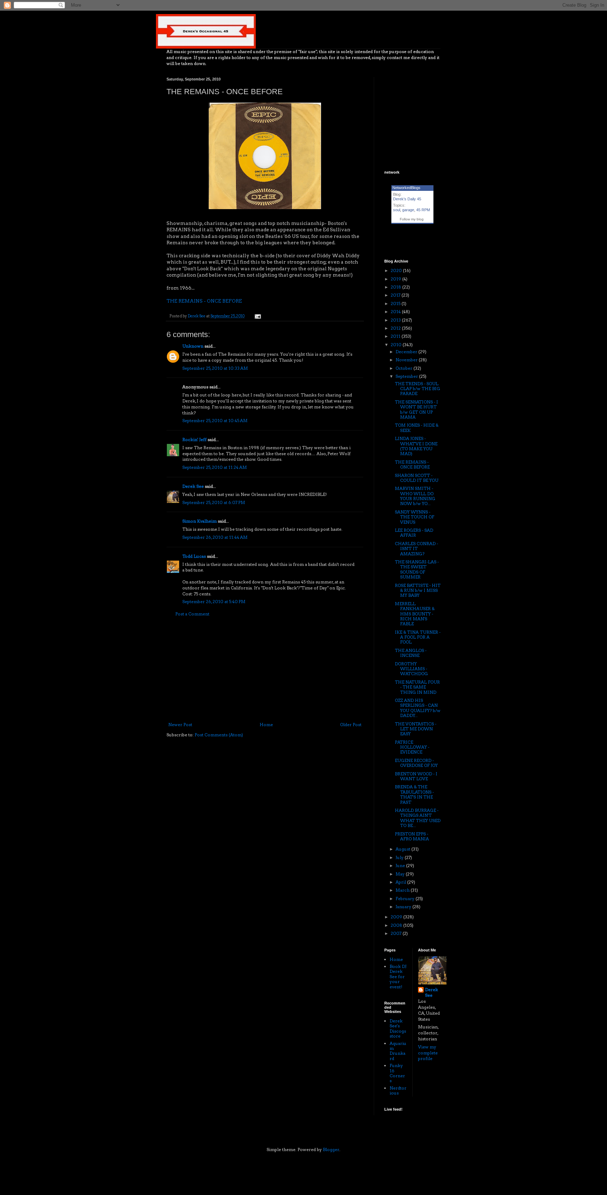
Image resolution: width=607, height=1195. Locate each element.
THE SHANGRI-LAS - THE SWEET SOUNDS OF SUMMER (417, 569)
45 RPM (423, 210)
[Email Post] (257, 316)
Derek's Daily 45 (407, 199)
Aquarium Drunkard (398, 1051)
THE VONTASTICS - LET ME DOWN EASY (415, 729)
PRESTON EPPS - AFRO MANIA (412, 836)
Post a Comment (192, 613)
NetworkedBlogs (406, 188)
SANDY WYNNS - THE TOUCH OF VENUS (414, 517)
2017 (396, 295)
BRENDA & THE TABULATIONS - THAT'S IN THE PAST (414, 794)
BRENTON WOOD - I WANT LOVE (416, 776)
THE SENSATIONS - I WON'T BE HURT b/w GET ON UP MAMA (416, 409)
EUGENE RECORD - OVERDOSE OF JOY (416, 763)
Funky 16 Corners (397, 1073)
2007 (397, 933)
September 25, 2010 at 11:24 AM (214, 467)
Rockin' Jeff (194, 439)
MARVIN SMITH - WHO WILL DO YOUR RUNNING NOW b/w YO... (415, 496)
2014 (396, 311)
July (400, 857)
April (401, 882)
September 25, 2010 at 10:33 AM (215, 368)
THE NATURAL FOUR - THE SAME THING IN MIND (417, 687)
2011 (396, 336)
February (406, 898)
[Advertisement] (265, 669)
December (407, 351)
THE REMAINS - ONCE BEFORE (204, 301)
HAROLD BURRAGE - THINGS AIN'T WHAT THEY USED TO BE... (417, 818)
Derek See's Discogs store (398, 1028)
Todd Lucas (194, 556)
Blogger (331, 1149)
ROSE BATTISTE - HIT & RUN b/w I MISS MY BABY (417, 590)
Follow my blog (412, 219)
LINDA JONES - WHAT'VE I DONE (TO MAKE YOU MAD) (416, 446)
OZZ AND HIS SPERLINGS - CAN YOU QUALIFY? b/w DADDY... (417, 708)
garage (408, 210)
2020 (397, 270)
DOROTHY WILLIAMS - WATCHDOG (411, 669)
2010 (397, 344)
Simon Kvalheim (199, 521)
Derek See (193, 486)
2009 (397, 916)
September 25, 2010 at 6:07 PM (213, 502)
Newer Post (180, 724)
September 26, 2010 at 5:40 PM (214, 601)
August (403, 849)
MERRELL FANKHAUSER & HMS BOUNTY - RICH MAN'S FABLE (415, 614)
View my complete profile (428, 1052)
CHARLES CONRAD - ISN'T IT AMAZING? (416, 548)
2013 (396, 320)
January (404, 906)
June (401, 865)
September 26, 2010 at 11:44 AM (215, 537)
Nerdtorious (398, 1090)
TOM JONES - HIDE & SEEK (416, 427)
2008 (397, 925)
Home (266, 724)
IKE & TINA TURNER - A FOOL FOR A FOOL (417, 637)
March (403, 890)
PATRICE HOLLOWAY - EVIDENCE (412, 747)
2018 (396, 287)
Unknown (192, 346)
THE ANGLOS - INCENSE (410, 653)
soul (396, 210)
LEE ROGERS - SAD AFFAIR (414, 533)
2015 (396, 303)
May (401, 874)
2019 (396, 279)
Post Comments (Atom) (219, 734)
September (407, 376)
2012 (396, 328)
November (407, 359)
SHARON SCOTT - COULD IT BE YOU (416, 478)
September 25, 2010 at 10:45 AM (215, 420)
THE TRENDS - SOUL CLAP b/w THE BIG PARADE (417, 388)
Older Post (350, 724)
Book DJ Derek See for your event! (398, 976)
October (404, 368)
